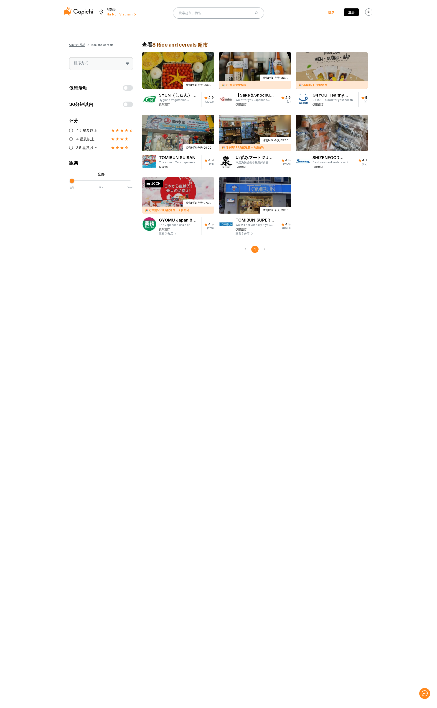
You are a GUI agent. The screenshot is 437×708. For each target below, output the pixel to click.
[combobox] (101, 63)
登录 (331, 12)
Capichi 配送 (77, 44)
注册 (351, 12)
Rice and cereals (102, 45)
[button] (178, 233)
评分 (73, 120)
